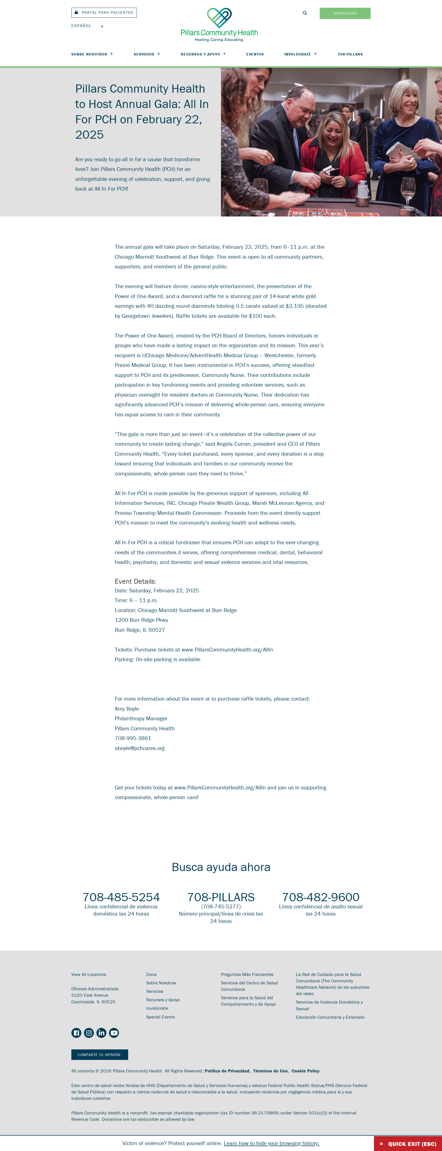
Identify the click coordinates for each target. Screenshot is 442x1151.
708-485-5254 (121, 896)
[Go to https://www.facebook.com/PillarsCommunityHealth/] (76, 1033)
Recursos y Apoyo (200, 54)
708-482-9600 (321, 896)
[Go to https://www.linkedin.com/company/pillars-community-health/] (101, 1033)
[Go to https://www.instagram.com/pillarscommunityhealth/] (89, 1033)
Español (81, 25)
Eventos (255, 54)
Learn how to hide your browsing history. (271, 1143)
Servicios (144, 54)
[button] (104, 13)
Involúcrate (297, 54)
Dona (151, 974)
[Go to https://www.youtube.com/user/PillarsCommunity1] (114, 1033)
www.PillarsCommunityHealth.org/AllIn (228, 649)
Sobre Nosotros (89, 54)
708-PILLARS (350, 54)
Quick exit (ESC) (408, 1143)
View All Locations (88, 974)
